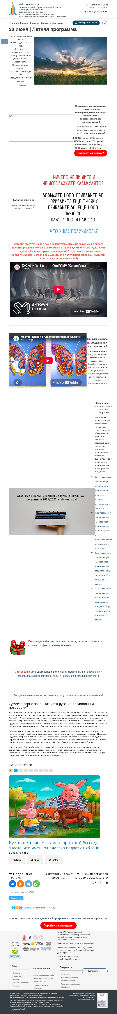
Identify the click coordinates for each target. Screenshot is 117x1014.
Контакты (57, 23)
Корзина (34, 23)
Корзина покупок (40, 982)
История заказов (40, 985)
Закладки (37, 988)
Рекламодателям (67, 980)
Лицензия (16, 976)
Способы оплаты (15, 943)
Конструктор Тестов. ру (44, 908)
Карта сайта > (94, 971)
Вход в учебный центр (43, 978)
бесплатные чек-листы (59, 641)
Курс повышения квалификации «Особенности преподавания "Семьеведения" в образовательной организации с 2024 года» (103, 531)
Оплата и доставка (20, 983)
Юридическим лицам (69, 977)
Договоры (64, 974)
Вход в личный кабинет (43, 975)
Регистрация (84, 23)
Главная (14, 23)
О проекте (16, 973)
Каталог (24, 23)
